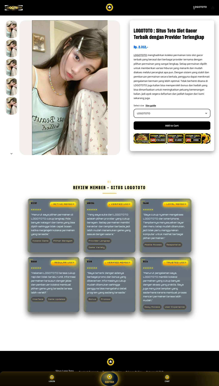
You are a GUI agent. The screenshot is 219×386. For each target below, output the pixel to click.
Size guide (151, 105)
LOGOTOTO (200, 7)
